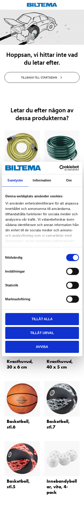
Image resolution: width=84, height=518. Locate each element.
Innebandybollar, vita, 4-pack (62, 486)
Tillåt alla (42, 319)
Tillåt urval (42, 333)
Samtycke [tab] (15, 180)
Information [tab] (42, 180)
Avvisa (42, 346)
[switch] (72, 271)
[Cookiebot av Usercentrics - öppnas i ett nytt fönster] (60, 168)
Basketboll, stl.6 (18, 424)
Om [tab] (69, 180)
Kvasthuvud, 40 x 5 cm (60, 364)
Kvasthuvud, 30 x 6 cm (20, 364)
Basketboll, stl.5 (18, 484)
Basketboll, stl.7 (58, 424)
